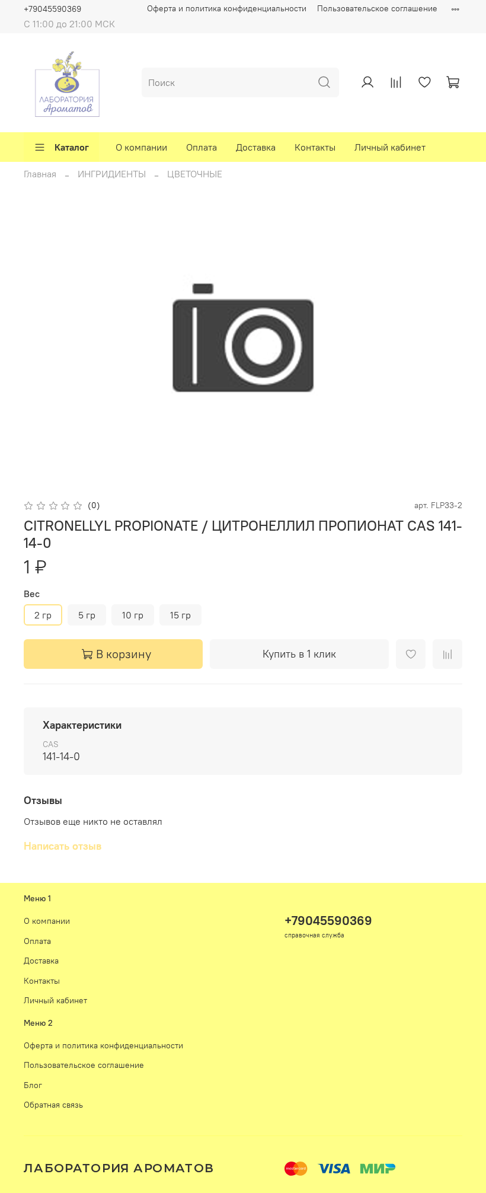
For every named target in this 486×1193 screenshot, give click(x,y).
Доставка (256, 147)
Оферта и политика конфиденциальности (226, 8)
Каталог (72, 147)
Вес (32, 593)
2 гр (43, 615)
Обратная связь (53, 1104)
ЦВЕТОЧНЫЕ (194, 174)
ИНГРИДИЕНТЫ (112, 174)
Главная (40, 174)
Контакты (315, 147)
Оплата (201, 147)
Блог (33, 1085)
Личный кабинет (390, 147)
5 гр (86, 615)
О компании (141, 147)
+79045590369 (52, 9)
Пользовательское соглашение (377, 8)
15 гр (180, 615)
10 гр (132, 615)
